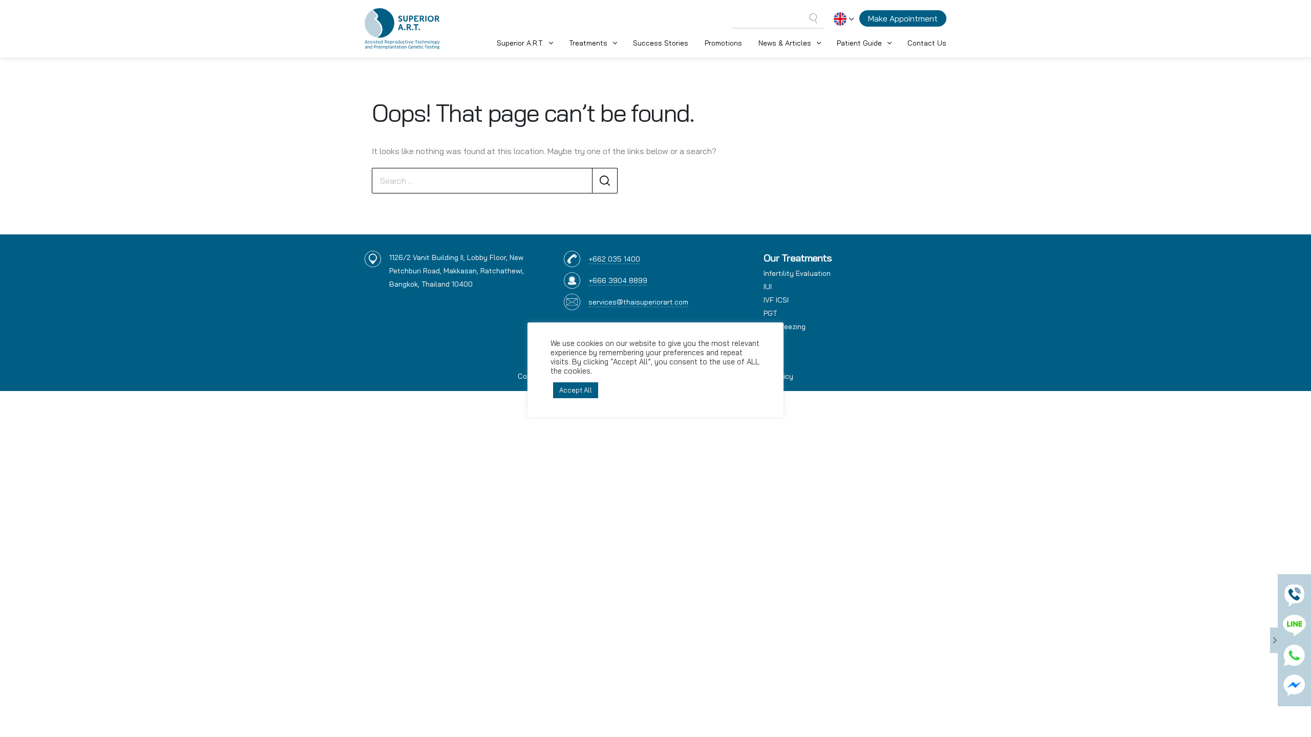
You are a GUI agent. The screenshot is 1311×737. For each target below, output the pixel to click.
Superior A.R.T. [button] (520, 43)
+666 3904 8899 (617, 280)
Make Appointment (903, 18)
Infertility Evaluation (797, 273)
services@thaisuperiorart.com (638, 302)
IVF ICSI (776, 300)
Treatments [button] (588, 43)
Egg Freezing (785, 326)
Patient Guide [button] (859, 43)
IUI (768, 286)
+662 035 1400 (614, 259)
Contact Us (926, 43)
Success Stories (660, 43)
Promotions (723, 43)
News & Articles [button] (784, 43)
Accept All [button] (575, 390)
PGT (770, 313)
